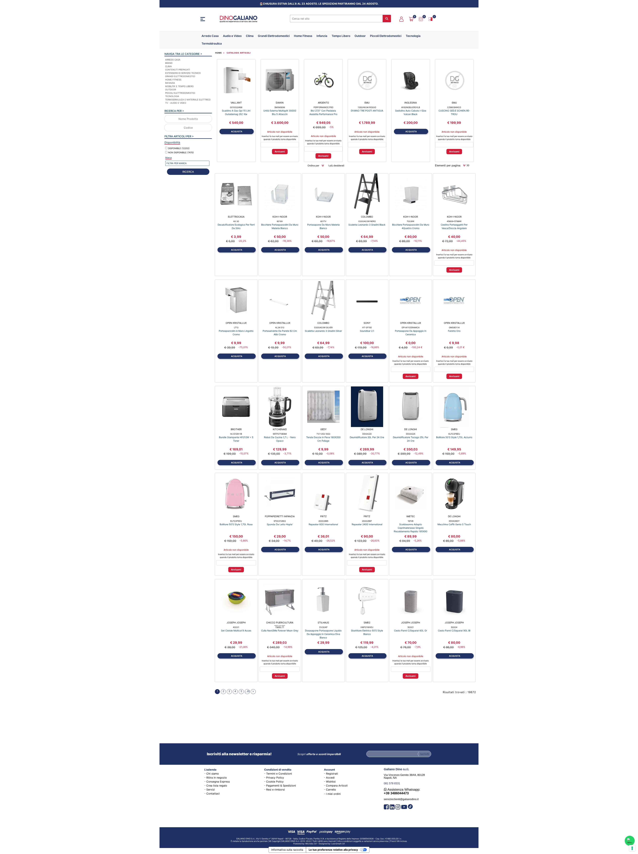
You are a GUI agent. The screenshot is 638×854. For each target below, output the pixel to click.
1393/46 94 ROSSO (367, 107)
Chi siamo (212, 773)
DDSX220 (367, 434)
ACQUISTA (236, 131)
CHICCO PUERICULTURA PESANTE (279, 623)
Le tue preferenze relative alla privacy (333, 849)
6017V (323, 221)
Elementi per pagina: (448, 165)
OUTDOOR (170, 89)
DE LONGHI (367, 429)
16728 (410, 521)
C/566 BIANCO (454, 107)
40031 (236, 627)
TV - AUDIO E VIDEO (175, 103)
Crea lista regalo (216, 785)
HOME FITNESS (173, 79)
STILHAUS (323, 622)
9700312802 (280, 521)
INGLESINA (410, 102)
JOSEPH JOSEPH (236, 622)
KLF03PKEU (236, 521)
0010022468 (236, 107)
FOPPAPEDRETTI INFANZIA (280, 516)
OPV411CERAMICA (411, 327)
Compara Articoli (337, 785)
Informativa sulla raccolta (287, 849)
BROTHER (236, 429)
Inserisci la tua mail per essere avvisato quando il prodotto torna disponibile (280, 137)
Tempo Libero (341, 36)
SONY (367, 322)
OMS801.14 (454, 327)
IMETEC (410, 516)
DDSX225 (410, 434)
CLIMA (168, 66)
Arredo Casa (210, 36)
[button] (387, 18)
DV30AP (323, 627)
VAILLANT (236, 102)
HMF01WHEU (367, 627)
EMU (367, 102)
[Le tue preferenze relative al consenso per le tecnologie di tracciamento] (632, 848)
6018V (280, 221)
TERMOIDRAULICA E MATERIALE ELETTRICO (188, 99)
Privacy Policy (275, 777)
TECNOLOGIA (172, 96)
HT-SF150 (367, 327)
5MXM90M (279, 107)
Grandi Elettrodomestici (274, 36)
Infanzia (322, 36)
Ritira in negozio (216, 777)
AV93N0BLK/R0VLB (410, 107)
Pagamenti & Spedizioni (281, 785)
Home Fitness (303, 36)
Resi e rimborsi (275, 789)
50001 (411, 627)
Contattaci (213, 793)
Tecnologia (413, 36)
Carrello (331, 789)
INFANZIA (170, 83)
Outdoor (360, 36)
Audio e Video (232, 36)
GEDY (323, 429)
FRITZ (323, 516)
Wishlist (331, 781)
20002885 (323, 521)
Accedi (330, 777)
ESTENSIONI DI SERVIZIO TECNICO (183, 73)
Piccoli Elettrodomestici (385, 36)
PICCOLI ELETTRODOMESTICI (180, 93)
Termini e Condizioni (279, 773)
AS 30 (236, 221)
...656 (247, 691)
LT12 (236, 327)
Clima (250, 36)
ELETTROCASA (236, 216)
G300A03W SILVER (323, 327)
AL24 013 (279, 327)
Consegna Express (218, 781)
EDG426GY (454, 521)
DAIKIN (280, 102)
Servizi (210, 789)
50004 (454, 627)
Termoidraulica (212, 43)
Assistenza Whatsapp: (402, 791)
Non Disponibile (181, 152)
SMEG (454, 429)
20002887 (367, 521)
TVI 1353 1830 (323, 434)
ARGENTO (323, 102)
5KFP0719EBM (280, 434)
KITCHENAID (280, 429)
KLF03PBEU (454, 434)
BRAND (168, 63)
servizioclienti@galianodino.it (401, 799)
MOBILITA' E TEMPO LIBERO (179, 86)
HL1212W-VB (236, 434)
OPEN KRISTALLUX (236, 322)
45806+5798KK (454, 221)
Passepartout (327, 842)
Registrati (332, 773)
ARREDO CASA (172, 59)
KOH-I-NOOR (279, 216)
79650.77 (279, 627)
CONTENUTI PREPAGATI (177, 69)
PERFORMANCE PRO (323, 107)
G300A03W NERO (367, 221)
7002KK (410, 221)
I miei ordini (333, 793)
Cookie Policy (275, 781)
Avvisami (280, 151)
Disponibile (179, 148)
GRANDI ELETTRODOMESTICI (180, 76)
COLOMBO (367, 216)
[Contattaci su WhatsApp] (630, 841)
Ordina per (313, 165)
